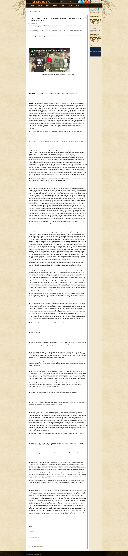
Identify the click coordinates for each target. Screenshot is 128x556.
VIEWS (55, 5)
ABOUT (40, 5)
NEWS (47, 5)
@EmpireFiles (31, 527)
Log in (62, 1)
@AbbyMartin (31, 531)
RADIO (70, 5)
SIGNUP (78, 5)
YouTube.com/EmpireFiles (34, 537)
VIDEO (62, 5)
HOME (32, 5)
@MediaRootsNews (95, 12)
